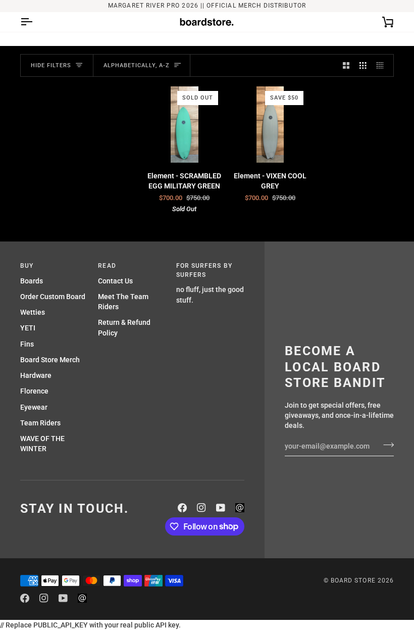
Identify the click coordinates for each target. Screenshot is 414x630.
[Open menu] (35, 22)
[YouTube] (220, 507)
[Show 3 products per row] (363, 65)
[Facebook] (182, 507)
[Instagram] (201, 507)
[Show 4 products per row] (383, 65)
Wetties (32, 312)
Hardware (35, 375)
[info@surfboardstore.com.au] (239, 507)
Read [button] (107, 265)
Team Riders (40, 423)
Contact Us (115, 281)
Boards (31, 281)
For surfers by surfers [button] (204, 270)
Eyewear (33, 407)
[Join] (385, 445)
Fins (27, 344)
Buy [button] (26, 265)
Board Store (353, 580)
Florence (34, 391)
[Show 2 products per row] (346, 65)
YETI (27, 328)
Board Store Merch (50, 360)
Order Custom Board (52, 297)
